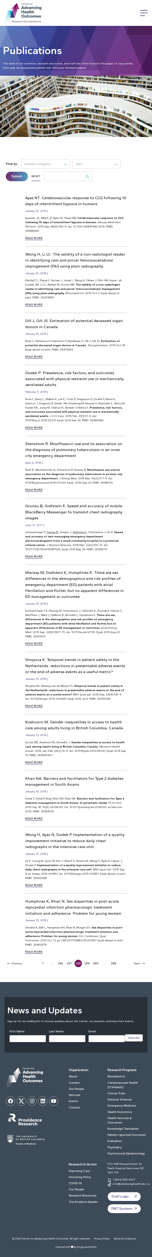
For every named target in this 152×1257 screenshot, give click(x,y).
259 (87, 963)
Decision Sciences (120, 1099)
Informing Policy (80, 1177)
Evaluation (115, 1141)
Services (74, 1095)
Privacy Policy (102, 1238)
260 (95, 963)
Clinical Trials (116, 1093)
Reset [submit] (36, 176)
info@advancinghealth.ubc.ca (131, 1184)
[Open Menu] (144, 13)
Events (73, 1101)
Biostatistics (116, 1076)
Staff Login (120, 1196)
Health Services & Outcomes (120, 1120)
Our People (76, 1089)
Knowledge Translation (123, 1128)
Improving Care (79, 1171)
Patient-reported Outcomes (127, 1135)
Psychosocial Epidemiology (126, 1153)
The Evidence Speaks (83, 1202)
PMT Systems (122, 1209)
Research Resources (82, 1195)
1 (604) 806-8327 (124, 1179)
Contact (74, 1107)
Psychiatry (115, 1147)
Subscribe (134, 1037)
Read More (34, 238)
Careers (74, 1082)
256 (60, 963)
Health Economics (120, 1112)
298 (113, 963)
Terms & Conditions (124, 1238)
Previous (17, 963)
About (73, 1076)
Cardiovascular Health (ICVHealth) (123, 1085)
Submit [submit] (16, 176)
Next (137, 963)
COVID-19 (75, 1183)
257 (69, 963)
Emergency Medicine (122, 1105)
